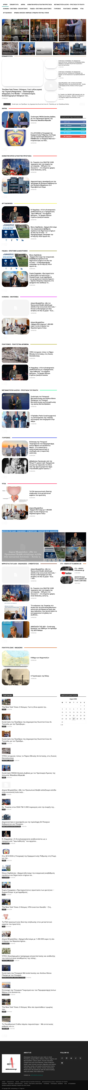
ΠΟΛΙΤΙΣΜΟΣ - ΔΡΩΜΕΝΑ (7, 760)
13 (73, 712)
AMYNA (23, 4)
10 (62, 712)
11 (66, 712)
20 (73, 715)
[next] (83, 104)
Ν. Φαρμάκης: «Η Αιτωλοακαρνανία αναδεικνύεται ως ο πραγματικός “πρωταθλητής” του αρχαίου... (24, 840)
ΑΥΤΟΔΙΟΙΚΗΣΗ (7, 13)
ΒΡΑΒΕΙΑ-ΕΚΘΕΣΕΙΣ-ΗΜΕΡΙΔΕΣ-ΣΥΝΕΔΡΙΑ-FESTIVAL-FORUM (31, 13)
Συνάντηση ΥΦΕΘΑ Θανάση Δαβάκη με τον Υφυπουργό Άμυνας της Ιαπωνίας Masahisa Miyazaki (43, 118)
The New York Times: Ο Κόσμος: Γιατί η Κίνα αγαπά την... (24, 707)
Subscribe (82, 136)
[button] (68, 1)
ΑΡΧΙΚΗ (5, 4)
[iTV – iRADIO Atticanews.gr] (66, 570)
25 (66, 719)
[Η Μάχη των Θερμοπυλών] (15, 658)
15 (80, 712)
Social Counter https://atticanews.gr (71, 117)
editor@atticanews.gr (37, 1075)
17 (62, 715)
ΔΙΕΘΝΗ (5, 34)
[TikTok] (79, 1)
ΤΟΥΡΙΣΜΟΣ (57, 8)
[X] (82, 1)
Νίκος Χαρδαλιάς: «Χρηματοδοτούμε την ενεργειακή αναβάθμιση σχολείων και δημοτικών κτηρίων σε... (28, 874)
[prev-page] (3, 149)
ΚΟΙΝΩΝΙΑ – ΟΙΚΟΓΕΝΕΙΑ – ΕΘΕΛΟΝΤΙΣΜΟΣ (15, 8)
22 (80, 715)
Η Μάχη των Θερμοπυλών (40, 658)
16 (84, 712)
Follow (83, 125)
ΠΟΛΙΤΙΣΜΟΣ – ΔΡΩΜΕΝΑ (70, 8)
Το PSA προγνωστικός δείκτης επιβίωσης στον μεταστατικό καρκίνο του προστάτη (40, 493)
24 (62, 719)
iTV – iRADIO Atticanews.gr (79, 569)
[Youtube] (85, 1)
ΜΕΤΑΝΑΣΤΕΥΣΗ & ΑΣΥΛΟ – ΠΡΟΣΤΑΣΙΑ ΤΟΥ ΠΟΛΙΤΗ (69, 4)
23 (84, 715)
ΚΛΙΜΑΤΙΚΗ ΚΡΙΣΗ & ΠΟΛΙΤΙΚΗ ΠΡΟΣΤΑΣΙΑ (39, 4)
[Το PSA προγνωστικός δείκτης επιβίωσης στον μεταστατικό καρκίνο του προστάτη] (15, 494)
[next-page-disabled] (64, 587)
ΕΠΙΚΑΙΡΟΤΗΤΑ (14, 4)
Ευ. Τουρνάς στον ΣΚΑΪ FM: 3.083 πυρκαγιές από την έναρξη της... (28, 807)
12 (70, 712)
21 (77, 715)
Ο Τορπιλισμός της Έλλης (40, 676)
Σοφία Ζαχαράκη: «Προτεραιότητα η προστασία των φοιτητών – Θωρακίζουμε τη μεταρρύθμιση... (28, 891)
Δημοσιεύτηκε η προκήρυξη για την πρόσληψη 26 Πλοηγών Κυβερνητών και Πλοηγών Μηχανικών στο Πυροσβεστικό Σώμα (44, 184)
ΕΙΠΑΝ (39, 50)
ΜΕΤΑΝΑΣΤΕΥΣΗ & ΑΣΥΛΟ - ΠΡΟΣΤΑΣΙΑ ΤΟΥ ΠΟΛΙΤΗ (13, 977)
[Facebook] (70, 1)
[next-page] (6, 149)
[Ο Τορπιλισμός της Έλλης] (15, 677)
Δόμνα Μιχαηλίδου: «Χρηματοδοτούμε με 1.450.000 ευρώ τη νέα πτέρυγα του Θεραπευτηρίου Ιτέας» (42, 325)
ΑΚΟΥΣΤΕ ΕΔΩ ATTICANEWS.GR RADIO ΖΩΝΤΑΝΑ (81, 579)
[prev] (81, 104)
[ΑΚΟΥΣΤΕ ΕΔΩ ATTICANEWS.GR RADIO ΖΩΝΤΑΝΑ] (66, 580)
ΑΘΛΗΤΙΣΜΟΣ (5, 1028)
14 (77, 712)
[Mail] (76, 1)
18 (66, 715)
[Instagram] (73, 1)
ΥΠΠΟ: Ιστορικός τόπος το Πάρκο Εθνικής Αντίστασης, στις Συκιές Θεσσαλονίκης (36, 104)
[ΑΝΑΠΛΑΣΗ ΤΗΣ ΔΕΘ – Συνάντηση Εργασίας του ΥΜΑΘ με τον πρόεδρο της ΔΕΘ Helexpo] (15, 629)
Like (84, 122)
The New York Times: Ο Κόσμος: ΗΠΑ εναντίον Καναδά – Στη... (27, 907)
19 (70, 715)
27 (73, 719)
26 (70, 719)
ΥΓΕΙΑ (81, 8)
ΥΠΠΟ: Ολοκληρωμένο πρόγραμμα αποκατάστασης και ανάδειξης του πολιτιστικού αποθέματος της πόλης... (28, 957)
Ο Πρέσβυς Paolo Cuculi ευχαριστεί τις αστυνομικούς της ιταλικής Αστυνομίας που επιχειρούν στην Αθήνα (43, 418)
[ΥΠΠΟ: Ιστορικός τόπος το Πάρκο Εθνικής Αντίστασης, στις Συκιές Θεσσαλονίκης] (10, 48)
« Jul (61, 724)
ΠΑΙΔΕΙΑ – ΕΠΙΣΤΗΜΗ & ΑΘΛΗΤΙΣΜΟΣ (40, 8)
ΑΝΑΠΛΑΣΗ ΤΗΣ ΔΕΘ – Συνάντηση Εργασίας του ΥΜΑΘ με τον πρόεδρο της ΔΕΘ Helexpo (44, 628)
